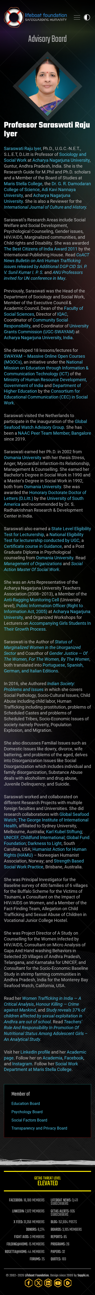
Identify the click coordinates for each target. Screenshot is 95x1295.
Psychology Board (27, 1112)
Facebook (73, 1057)
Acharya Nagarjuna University (61, 160)
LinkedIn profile (35, 1052)
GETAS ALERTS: (60, 1211)
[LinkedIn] (48, 1283)
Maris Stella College (23, 183)
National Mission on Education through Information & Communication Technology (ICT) (46, 367)
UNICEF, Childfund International (34, 837)
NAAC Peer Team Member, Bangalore (54, 433)
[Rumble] (68, 1283)
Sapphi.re (83, 1275)
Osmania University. (55, 557)
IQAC (62, 314)
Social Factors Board (29, 1120)
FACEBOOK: (16, 1200)
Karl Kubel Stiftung (64, 831)
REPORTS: (57, 1237)
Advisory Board (47, 39)
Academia (52, 1057)
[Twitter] (38, 1283)
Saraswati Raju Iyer (22, 148)
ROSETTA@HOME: (16, 1252)
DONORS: (31, 1230)
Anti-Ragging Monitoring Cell (32, 599)
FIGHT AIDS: (21, 1237)
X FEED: (18, 1222)
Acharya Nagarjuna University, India (38, 337)
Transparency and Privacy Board (39, 1128)
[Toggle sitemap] (77, 17)
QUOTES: (56, 1259)
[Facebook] (29, 1283)
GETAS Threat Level (47, 1182)
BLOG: (54, 1222)
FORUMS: (35, 1259)
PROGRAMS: (58, 1244)
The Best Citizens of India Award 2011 (40, 248)
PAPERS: (56, 1252)
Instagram (22, 1063)
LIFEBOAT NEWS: (61, 1200)
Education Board (25, 1103)
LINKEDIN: (18, 1211)
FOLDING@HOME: (17, 1244)
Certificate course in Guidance (33, 546)
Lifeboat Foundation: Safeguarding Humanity (35, 17)
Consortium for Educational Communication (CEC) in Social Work (46, 396)
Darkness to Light (45, 843)
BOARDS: (56, 1230)
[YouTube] (58, 1283)
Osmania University (22, 457)
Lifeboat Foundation (37, 1275)
